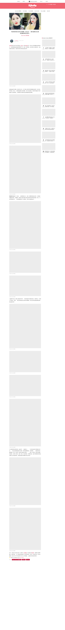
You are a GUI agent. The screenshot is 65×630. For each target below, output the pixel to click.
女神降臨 (25, 552)
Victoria (16, 40)
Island (28, 559)
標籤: (10, 559)
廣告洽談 (41, 1)
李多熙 (10, 45)
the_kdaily (22, 557)
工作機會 (47, 1)
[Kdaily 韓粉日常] (32, 6)
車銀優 (33, 552)
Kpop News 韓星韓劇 (25, 35)
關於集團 (18, 1)
